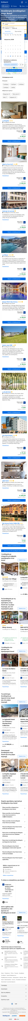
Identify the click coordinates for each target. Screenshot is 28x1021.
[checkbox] (20, 42)
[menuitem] (5, 6)
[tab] (8, 31)
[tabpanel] (13, 50)
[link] (5, 84)
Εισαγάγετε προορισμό (10, 23)
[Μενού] (26, 2)
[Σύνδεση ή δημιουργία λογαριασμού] (22, 2)
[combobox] (14, 24)
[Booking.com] (4, 2)
